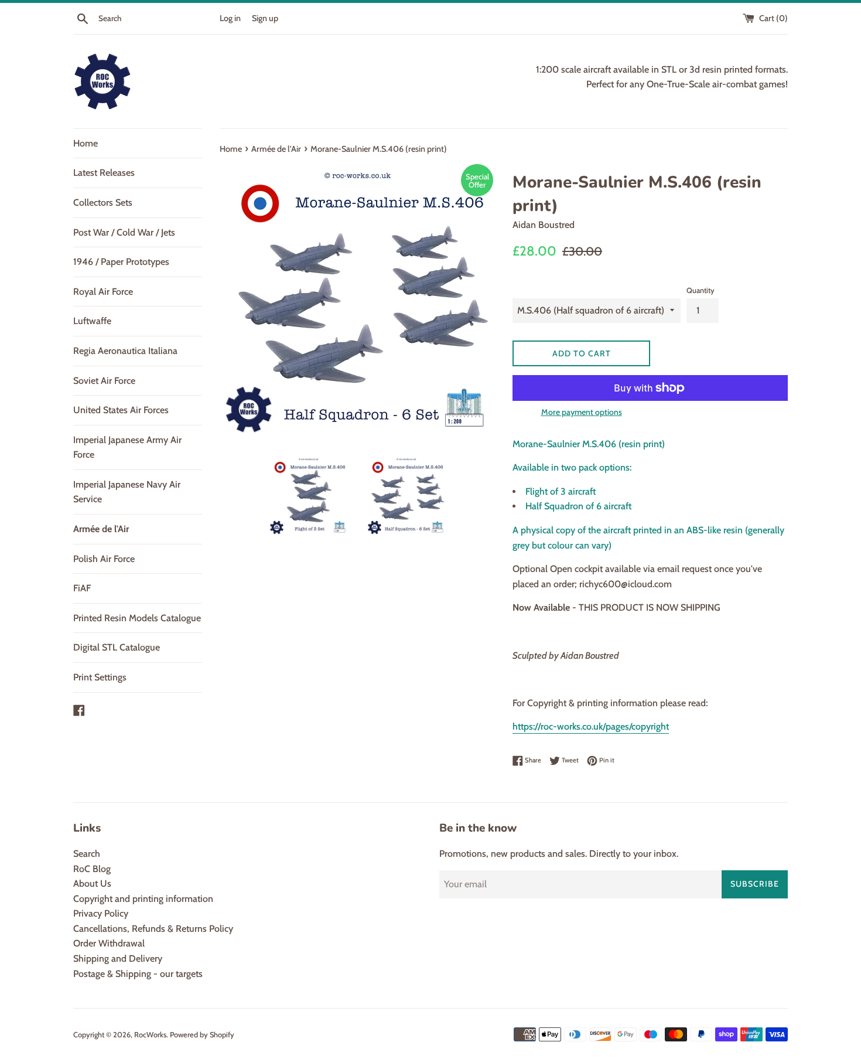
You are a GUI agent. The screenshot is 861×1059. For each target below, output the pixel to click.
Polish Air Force (104, 558)
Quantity (700, 290)
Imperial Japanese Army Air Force (127, 447)
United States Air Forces (121, 410)
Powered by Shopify (202, 1034)
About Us (92, 883)
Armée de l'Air (101, 528)
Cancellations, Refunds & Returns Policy (153, 928)
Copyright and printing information (143, 898)
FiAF (82, 588)
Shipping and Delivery (117, 958)
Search (86, 853)
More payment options (581, 412)
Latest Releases (104, 172)
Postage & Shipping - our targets (138, 973)
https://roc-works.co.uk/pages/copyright (590, 726)
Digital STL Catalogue (116, 647)
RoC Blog (92, 868)
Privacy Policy (100, 913)
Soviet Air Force (104, 380)
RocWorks (150, 1034)
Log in (230, 18)
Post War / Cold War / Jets (124, 232)
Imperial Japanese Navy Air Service (126, 492)
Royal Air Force (103, 291)
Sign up (265, 18)
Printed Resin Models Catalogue (137, 618)
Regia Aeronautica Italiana (125, 350)
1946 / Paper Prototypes (121, 261)
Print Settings (100, 677)
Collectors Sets (102, 202)
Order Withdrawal (109, 943)
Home (85, 143)
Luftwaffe (92, 320)
